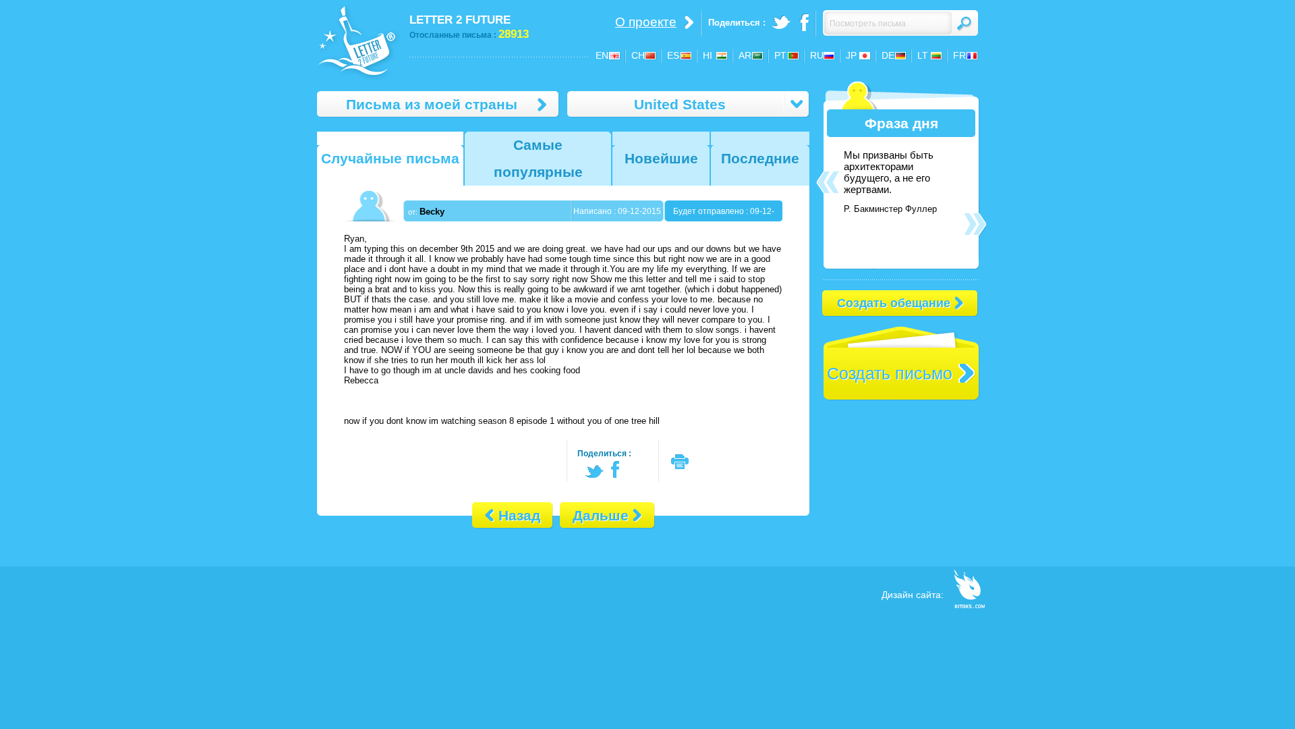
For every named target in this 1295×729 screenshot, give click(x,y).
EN (602, 55)
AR (745, 55)
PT (780, 55)
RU (817, 55)
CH (638, 55)
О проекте (646, 22)
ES (673, 55)
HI (707, 55)
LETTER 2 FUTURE (460, 20)
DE (888, 55)
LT (922, 55)
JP (851, 55)
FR (959, 55)
